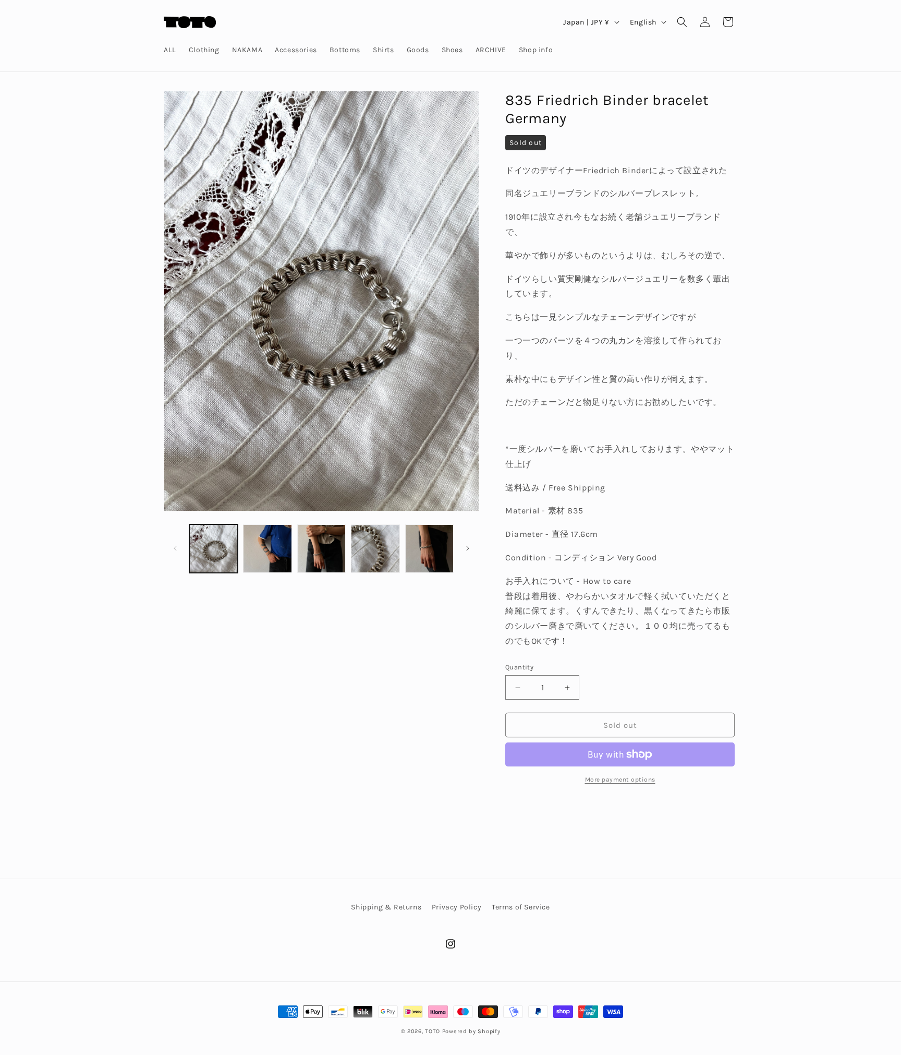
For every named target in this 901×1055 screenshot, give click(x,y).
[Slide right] (467, 548)
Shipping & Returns (386, 907)
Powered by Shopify (471, 1031)
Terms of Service (521, 907)
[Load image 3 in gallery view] (321, 548)
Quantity (519, 667)
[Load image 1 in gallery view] (213, 548)
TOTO (432, 1031)
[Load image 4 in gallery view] (375, 548)
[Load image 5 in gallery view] (429, 548)
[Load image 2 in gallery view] (267, 548)
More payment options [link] (620, 779)
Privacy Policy (456, 907)
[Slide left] (175, 548)
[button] (682, 21)
